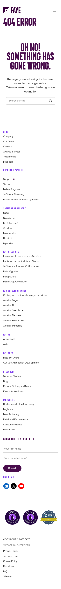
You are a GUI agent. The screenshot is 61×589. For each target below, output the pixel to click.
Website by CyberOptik (16, 545)
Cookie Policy (10, 561)
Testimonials (9, 157)
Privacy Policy (10, 551)
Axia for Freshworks (14, 321)
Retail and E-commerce (15, 420)
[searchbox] (30, 101)
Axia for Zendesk (12, 316)
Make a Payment (12, 190)
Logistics (8, 410)
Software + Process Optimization (21, 267)
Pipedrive (8, 244)
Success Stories (12, 376)
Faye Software (11, 358)
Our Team (8, 142)
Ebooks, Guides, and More (17, 387)
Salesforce (8, 218)
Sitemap (7, 577)
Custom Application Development (21, 363)
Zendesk (7, 228)
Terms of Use (10, 556)
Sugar (6, 213)
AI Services (9, 339)
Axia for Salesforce (13, 311)
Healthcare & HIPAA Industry (18, 404)
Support (8, 179)
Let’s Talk (8, 162)
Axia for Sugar (10, 300)
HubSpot (7, 239)
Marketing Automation (15, 282)
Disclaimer (8, 567)
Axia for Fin (9, 305)
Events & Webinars (13, 392)
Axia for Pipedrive (12, 326)
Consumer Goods (12, 425)
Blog (5, 382)
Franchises (9, 430)
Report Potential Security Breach (21, 200)
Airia (5, 344)
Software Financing (13, 195)
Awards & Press (11, 152)
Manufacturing (11, 415)
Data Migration (11, 272)
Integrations (9, 277)
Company (8, 137)
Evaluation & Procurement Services (22, 256)
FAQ (5, 572)
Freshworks (9, 234)
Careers (7, 147)
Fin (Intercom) (10, 223)
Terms (6, 185)
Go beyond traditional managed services (25, 295)
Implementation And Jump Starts (21, 262)
